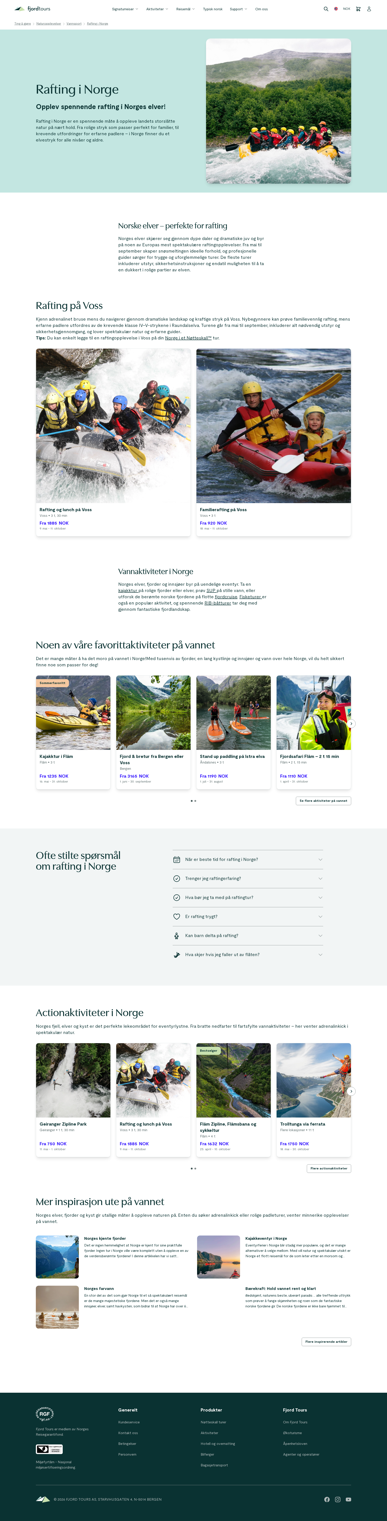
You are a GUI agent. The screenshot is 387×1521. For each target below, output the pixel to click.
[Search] (326, 9)
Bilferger (207, 1454)
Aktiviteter (155, 9)
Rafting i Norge (97, 23)
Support (236, 9)
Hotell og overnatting (218, 1444)
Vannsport (74, 23)
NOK (346, 9)
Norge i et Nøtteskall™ (188, 338)
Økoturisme (292, 1433)
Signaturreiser (123, 9)
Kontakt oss (128, 1433)
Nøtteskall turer (213, 1422)
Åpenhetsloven (295, 1444)
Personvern (127, 1454)
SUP (211, 590)
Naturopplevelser (48, 23)
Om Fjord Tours (295, 1422)
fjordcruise (226, 597)
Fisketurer (250, 597)
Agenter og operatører (301, 1454)
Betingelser (127, 1444)
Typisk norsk (213, 9)
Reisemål (183, 9)
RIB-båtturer (217, 603)
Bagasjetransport (214, 1465)
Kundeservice (129, 1422)
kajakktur (128, 590)
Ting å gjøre (22, 23)
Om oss (261, 9)
